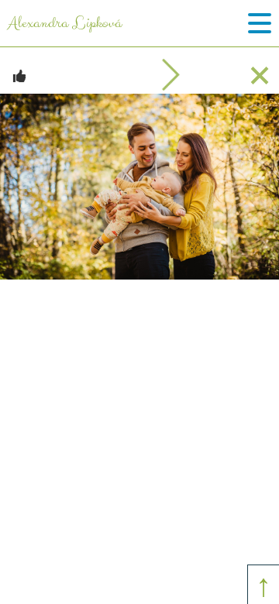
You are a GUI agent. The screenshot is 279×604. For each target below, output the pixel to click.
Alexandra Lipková (65, 23)
